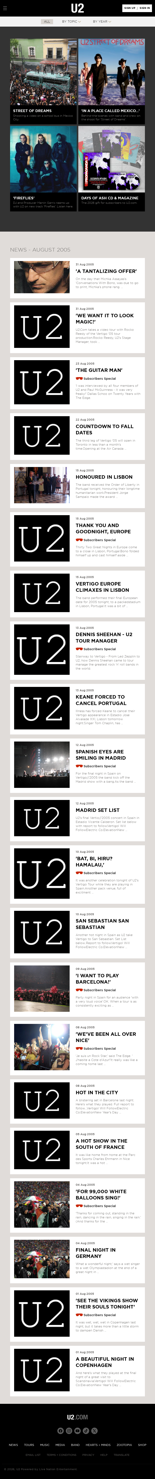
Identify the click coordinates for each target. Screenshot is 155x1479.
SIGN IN (146, 9)
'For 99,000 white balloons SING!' (101, 1194)
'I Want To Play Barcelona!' (97, 979)
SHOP (142, 1445)
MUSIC (44, 1445)
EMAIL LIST (33, 1455)
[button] (5, 8)
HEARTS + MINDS (98, 1445)
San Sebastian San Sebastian (102, 924)
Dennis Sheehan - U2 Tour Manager (104, 637)
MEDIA (60, 1445)
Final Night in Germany (96, 1253)
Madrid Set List (98, 810)
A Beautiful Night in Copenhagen (105, 1362)
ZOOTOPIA (124, 1445)
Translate (122, 1455)
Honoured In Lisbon (104, 477)
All (47, 21)
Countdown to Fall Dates (105, 429)
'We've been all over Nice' (106, 1037)
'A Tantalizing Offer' (106, 271)
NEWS (13, 1445)
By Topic (69, 21)
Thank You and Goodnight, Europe (103, 528)
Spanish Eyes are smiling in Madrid (101, 755)
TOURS (29, 1445)
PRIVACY (88, 1455)
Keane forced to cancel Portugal (101, 700)
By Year (100, 21)
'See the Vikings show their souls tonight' (107, 1303)
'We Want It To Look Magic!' (105, 319)
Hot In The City (97, 1092)
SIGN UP (130, 9)
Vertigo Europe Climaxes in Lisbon (102, 587)
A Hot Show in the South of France (101, 1144)
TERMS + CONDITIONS (61, 1455)
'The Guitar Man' (99, 370)
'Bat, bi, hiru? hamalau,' (94, 861)
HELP (104, 1455)
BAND (75, 1445)
